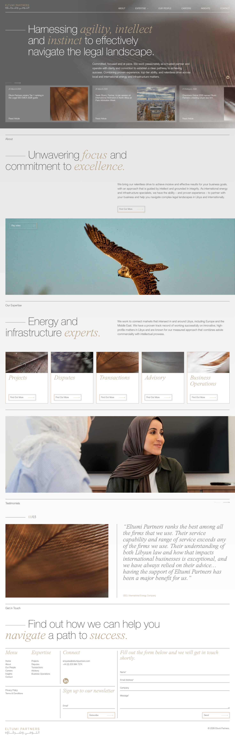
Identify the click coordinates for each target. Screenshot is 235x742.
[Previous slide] (8, 83)
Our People (10, 668)
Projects (35, 661)
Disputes (35, 665)
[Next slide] (17, 83)
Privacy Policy (11, 690)
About (8, 665)
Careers (8, 671)
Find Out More (125, 209)
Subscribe (93, 715)
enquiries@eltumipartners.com (76, 661)
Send (206, 715)
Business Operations (40, 674)
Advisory (35, 671)
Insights (8, 674)
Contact (9, 677)
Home (8, 661)
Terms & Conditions (14, 694)
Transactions (37, 668)
